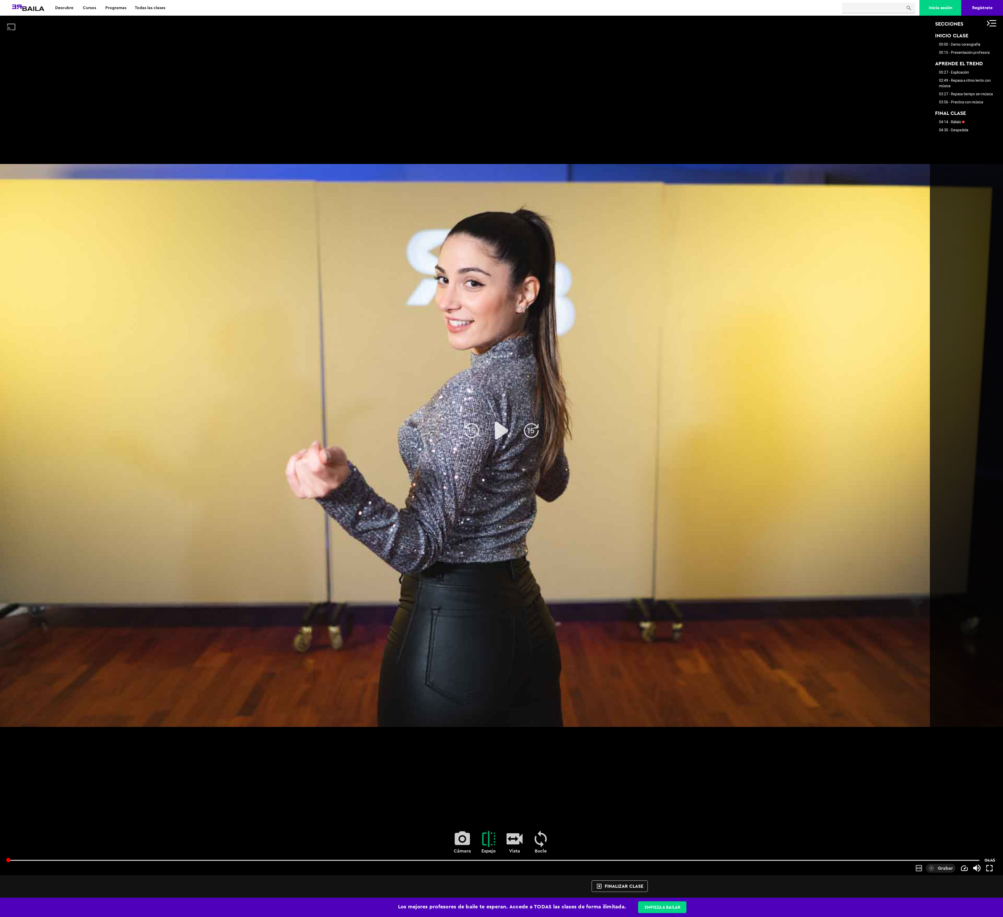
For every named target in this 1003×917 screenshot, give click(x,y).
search (909, 8)
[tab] (64, 8)
